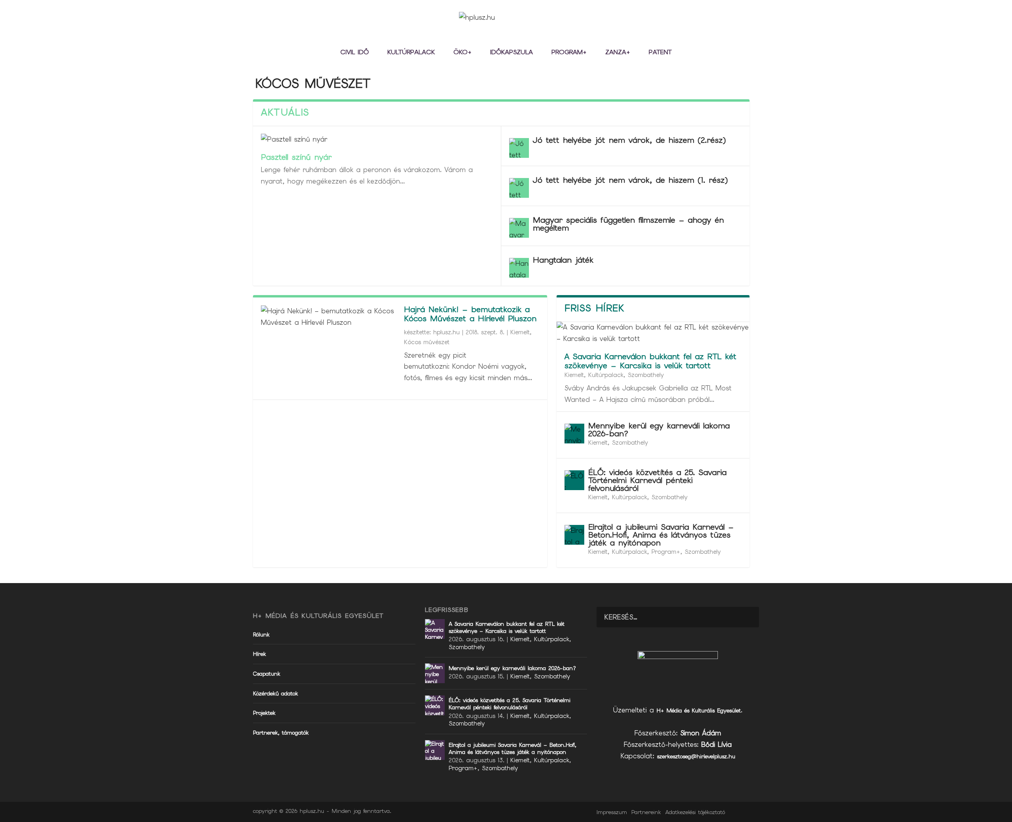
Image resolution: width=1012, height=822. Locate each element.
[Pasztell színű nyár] (377, 139)
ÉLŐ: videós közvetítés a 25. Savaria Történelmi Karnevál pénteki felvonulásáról (657, 480)
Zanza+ (617, 52)
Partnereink (646, 812)
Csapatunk (266, 673)
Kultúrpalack (411, 52)
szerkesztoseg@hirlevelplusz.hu (696, 756)
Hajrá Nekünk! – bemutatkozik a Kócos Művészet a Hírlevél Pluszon (470, 314)
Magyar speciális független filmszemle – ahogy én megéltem (628, 224)
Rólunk (261, 634)
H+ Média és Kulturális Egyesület (699, 710)
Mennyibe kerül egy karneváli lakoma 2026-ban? (659, 429)
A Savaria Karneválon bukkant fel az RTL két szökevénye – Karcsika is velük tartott (650, 361)
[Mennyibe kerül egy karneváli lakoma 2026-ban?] (574, 433)
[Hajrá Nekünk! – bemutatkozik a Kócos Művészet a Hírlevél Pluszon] (328, 316)
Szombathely (646, 375)
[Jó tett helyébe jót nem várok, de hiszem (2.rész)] (519, 148)
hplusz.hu (446, 332)
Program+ (569, 52)
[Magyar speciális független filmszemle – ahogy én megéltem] (519, 228)
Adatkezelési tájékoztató (695, 812)
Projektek (264, 712)
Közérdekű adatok (275, 693)
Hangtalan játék (563, 260)
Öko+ (462, 52)
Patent (660, 52)
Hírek (259, 653)
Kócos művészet (426, 342)
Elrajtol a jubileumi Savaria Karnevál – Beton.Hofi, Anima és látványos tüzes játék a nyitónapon (661, 535)
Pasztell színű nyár (296, 157)
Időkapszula (511, 52)
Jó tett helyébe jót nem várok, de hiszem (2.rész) (629, 140)
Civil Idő (354, 52)
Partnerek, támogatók (281, 732)
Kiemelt (520, 332)
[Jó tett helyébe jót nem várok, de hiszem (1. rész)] (519, 188)
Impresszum (612, 812)
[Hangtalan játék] (519, 268)
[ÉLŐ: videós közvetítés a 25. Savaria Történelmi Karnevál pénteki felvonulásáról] (574, 480)
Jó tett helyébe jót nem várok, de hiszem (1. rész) (630, 180)
